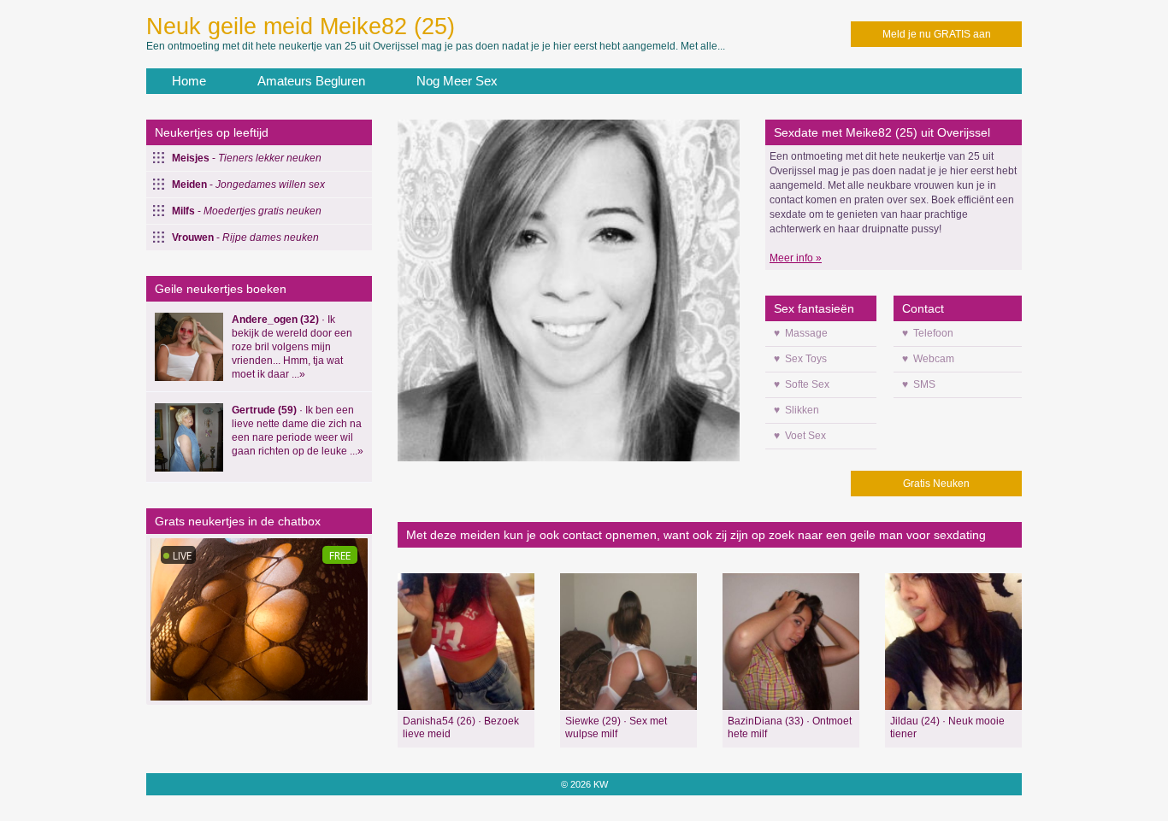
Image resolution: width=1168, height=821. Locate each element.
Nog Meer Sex (457, 80)
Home (189, 80)
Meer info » (796, 258)
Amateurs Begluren (311, 80)
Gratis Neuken (936, 484)
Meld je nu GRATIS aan (936, 34)
